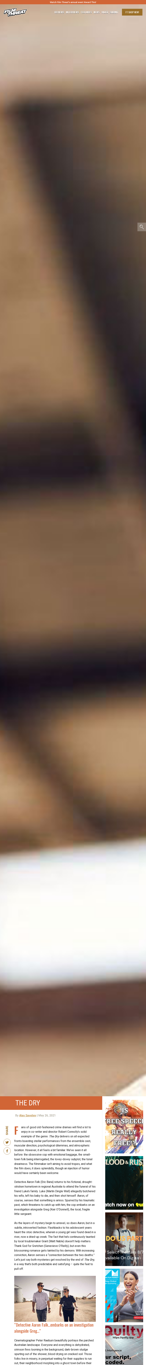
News (97, 12)
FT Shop (132, 12)
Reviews (59, 12)
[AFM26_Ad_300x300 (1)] (124, 1270)
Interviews (72, 12)
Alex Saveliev (27, 1115)
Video (104, 12)
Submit (114, 12)
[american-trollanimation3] (124, 1101)
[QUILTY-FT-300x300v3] (124, 1326)
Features (86, 12)
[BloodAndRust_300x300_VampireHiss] (124, 1157)
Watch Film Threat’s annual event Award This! (73, 2)
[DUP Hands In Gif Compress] (124, 1214)
